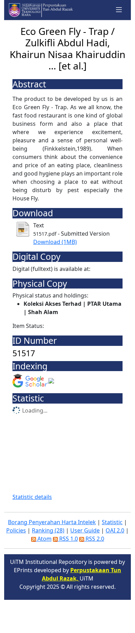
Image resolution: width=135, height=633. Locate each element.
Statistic (112, 522)
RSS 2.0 (94, 538)
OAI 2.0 (115, 530)
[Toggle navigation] (119, 9)
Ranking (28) (48, 530)
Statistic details (32, 497)
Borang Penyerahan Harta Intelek (52, 522)
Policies (16, 530)
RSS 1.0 (68, 538)
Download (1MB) (55, 242)
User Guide (85, 530)
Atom (44, 538)
